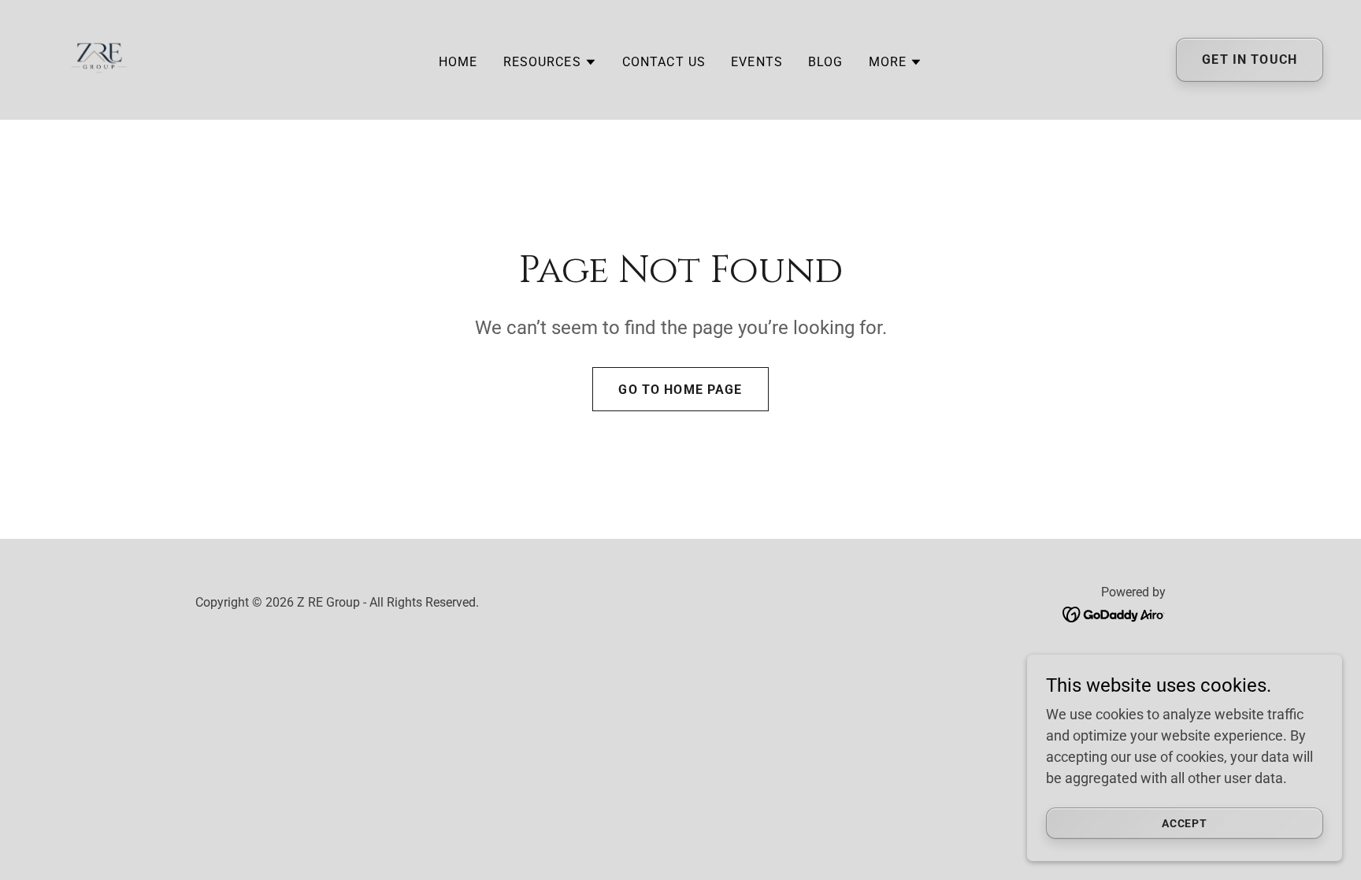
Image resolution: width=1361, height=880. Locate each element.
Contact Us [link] (664, 61)
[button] (550, 62)
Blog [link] (826, 61)
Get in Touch (1249, 60)
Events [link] (757, 61)
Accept (1185, 823)
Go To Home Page (680, 389)
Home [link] (458, 61)
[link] (99, 58)
